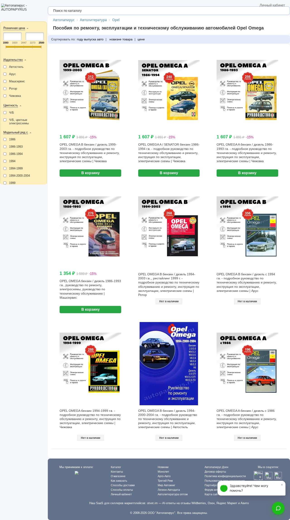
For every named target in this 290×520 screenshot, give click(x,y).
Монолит (163, 471)
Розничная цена (14, 28)
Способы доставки (123, 485)
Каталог (116, 467)
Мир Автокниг (166, 485)
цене (141, 39)
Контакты (117, 471)
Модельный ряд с (15, 132)
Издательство (13, 59)
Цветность (10, 105)
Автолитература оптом (173, 494)
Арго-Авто (164, 476)
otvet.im (152, 503)
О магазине (118, 476)
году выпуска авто (90, 39)
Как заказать (119, 480)
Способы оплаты (122, 489)
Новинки (163, 467)
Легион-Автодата (169, 489)
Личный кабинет (272, 5)
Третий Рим (165, 480)
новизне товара (121, 39)
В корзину (90, 173)
